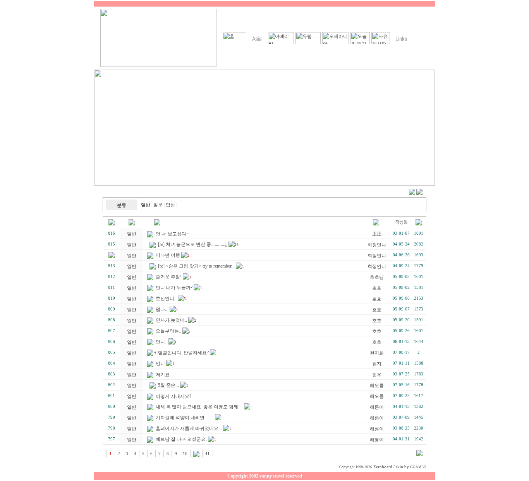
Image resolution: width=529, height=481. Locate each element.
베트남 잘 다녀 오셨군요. (181, 439)
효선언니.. (166, 298)
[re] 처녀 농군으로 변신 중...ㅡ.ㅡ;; (192, 244)
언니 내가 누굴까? (174, 287)
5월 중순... (168, 385)
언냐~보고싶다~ (172, 234)
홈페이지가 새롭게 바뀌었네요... (189, 428)
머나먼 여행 (168, 255)
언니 (160, 363)
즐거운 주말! (169, 277)
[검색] (419, 454)
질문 (158, 205)
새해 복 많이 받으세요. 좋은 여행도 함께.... (199, 406)
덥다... (162, 309)
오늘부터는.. (168, 331)
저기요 (163, 374)
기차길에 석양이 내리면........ (185, 417)
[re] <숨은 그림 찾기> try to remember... (196, 266)
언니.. (161, 342)
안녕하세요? (196, 352)
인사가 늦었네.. (171, 320)
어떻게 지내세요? (173, 396)
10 (185, 454)
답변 (170, 205)
